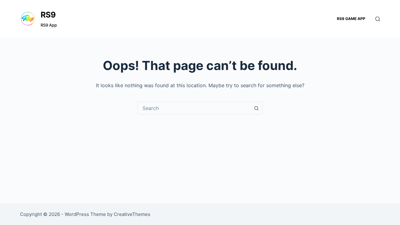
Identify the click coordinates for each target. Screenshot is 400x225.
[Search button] (256, 108)
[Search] (377, 19)
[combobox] (194, 108)
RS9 (48, 14)
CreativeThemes (132, 214)
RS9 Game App (351, 18)
